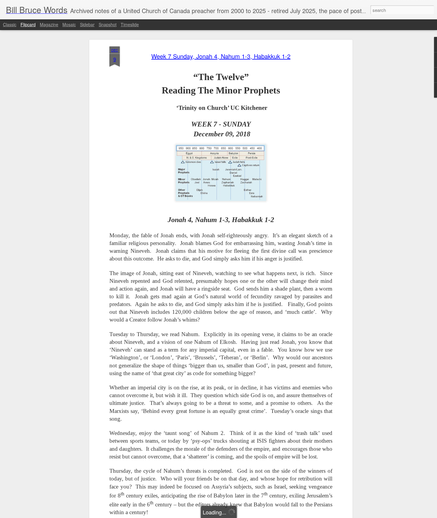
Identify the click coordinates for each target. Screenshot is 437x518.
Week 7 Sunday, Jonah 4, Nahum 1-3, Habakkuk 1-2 (220, 56)
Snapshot (108, 24)
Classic (9, 24)
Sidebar (87, 24)
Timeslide (130, 24)
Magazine (49, 24)
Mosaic (69, 24)
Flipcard (28, 24)
